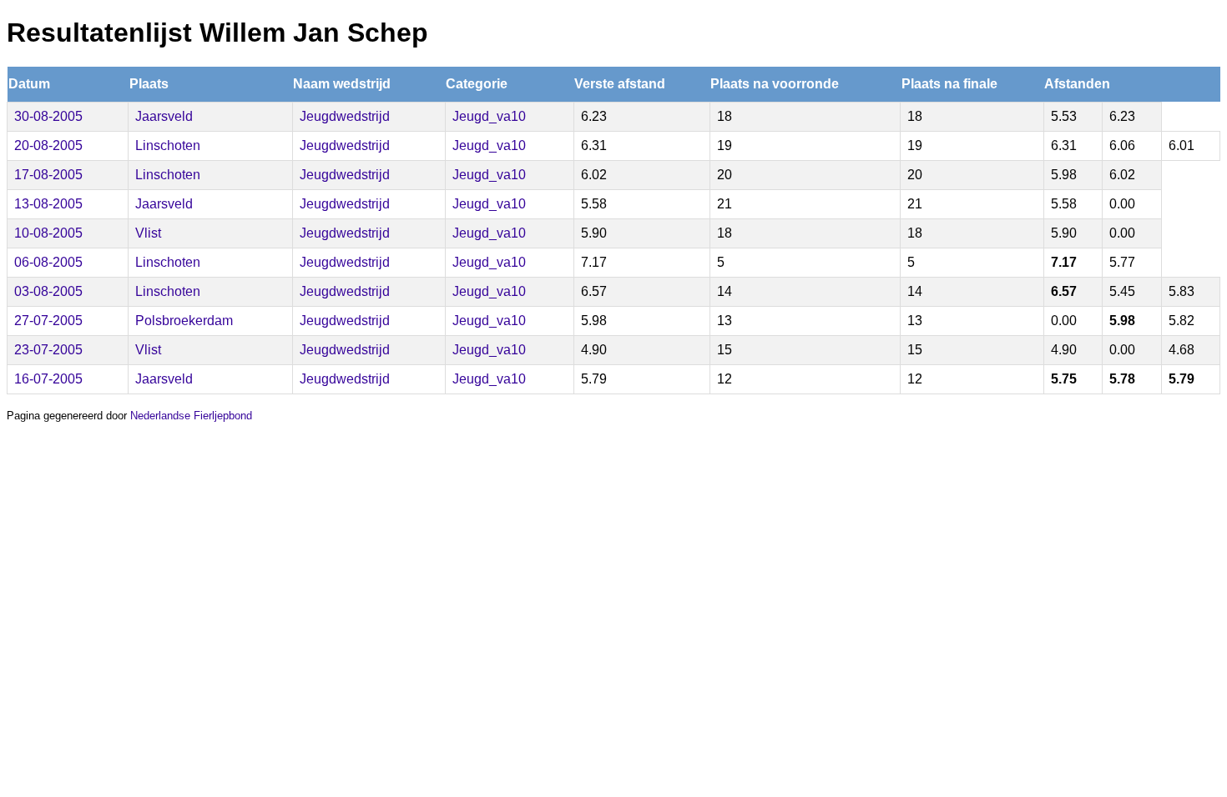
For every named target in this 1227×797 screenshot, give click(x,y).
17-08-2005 (48, 175)
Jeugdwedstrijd (345, 116)
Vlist (148, 233)
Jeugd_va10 (489, 116)
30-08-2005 (48, 116)
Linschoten (167, 145)
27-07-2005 (48, 320)
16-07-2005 (48, 379)
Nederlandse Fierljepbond (191, 415)
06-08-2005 (48, 262)
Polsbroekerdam (184, 320)
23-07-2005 (48, 350)
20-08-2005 (48, 145)
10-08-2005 (48, 233)
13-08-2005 (48, 204)
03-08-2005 (48, 291)
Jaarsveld (164, 116)
